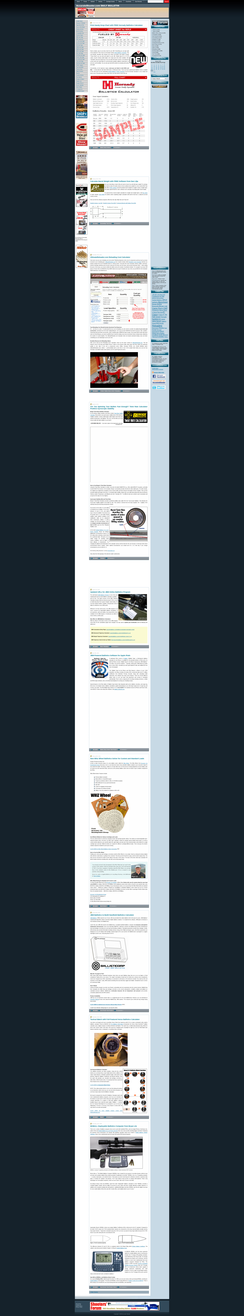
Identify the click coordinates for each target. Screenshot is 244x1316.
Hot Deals (154, 41)
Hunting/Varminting (156, 42)
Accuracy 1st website (111, 882)
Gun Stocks (79, 77)
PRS (157, 323)
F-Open (160, 315)
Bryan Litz (163, 306)
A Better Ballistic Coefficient (138, 1246)
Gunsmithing (103, 223)
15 (164, 66)
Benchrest (163, 302)
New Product (114, 749)
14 (162, 66)
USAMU (161, 337)
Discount (160, 312)
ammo (154, 298)
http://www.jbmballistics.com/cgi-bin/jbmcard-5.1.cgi (123, 639)
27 (160, 69)
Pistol (154, 323)
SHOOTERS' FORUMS (157, 369)
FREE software (113, 187)
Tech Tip (109, 223)
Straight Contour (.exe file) (96, 203)
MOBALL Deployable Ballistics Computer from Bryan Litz (113, 1126)
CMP (165, 308)
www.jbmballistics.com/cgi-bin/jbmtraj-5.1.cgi (120, 633)
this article (145, 192)
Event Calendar (79, 85)
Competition (155, 34)
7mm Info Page (79, 61)
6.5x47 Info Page (80, 57)
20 (160, 67)
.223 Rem (160, 294)
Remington (155, 328)
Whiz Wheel (126, 763)
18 (156, 67)
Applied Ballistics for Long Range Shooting (108, 1130)
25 (156, 69)
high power (156, 317)
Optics (153, 47)
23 (151, 69)
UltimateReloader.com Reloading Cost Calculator (110, 257)
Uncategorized (155, 55)
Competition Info (80, 33)
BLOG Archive (79, 31)
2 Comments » (117, 223)
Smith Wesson (163, 335)
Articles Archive (79, 29)
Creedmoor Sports (157, 310)
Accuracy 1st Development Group (98, 894)
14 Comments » (123, 1287)
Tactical (154, 52)
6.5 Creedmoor (158, 295)
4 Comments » (117, 147)
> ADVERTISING (80, 91)
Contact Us (78, 1304)
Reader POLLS (79, 83)
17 (154, 67)
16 (151, 67)
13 (160, 66)
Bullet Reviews (79, 71)
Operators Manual (94, 999)
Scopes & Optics (80, 79)
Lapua (163, 319)
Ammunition (160, 298)
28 (162, 69)
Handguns (154, 39)
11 (156, 66)
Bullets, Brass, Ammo (105, 147)
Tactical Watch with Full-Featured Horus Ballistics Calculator (115, 1019)
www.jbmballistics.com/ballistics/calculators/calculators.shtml (120, 629)
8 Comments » (126, 391)
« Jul (154, 72)
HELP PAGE (79, 87)
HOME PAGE (79, 21)
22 (164, 67)
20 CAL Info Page (80, 43)
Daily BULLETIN (80, 25)
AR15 (164, 300)
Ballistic (126, 658)
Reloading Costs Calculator (135, 261)
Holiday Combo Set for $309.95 (136, 1280)
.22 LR (154, 294)
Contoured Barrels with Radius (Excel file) (126, 203)
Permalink (95, 147)
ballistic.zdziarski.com (119, 689)
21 (162, 67)
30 (151, 70)
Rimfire (161, 328)
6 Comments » (111, 558)
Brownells (155, 306)
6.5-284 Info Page (80, 59)
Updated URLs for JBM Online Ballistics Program (110, 592)
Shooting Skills (155, 50)
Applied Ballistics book (122, 1248)
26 (158, 69)
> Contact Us (79, 89)
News (101, 646)
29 (164, 69)
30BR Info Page (80, 49)
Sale (165, 328)
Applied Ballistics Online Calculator (116, 71)
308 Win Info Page (80, 63)
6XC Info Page (79, 53)
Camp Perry (157, 308)
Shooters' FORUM (80, 23)
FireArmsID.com (111, 550)
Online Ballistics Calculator (120, 52)
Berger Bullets (97, 876)
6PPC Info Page (80, 51)
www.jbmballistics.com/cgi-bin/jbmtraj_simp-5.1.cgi (120, 636)
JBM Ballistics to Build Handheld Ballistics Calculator (112, 915)
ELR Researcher (156, 280)
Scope (154, 330)
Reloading (117, 391)
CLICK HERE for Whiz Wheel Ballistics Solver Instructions (103, 849)
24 (154, 69)
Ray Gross (154, 274)
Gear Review (103, 1010)
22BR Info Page (80, 47)
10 (154, 66)
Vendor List (78, 81)
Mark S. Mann (155, 285)
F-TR (165, 315)
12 (158, 66)
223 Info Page (79, 45)
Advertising (78, 1303)
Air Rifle (161, 296)
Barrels (78, 73)
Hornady (164, 317)
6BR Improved (79, 39)
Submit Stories (79, 1306)
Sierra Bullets (160, 333)
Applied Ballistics (94, 1280)
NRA (154, 321)
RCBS (162, 323)
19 (158, 67)
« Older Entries (94, 1292)
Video (166, 337)
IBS (160, 319)
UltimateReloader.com (110, 261)
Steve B (154, 271)
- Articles (102, 558)
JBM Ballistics (93, 918)
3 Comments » (113, 906)
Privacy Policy (79, 1307)
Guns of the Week (80, 27)
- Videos (102, 391)
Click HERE (101, 194)
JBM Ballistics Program (103, 595)
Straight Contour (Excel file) (109, 203)
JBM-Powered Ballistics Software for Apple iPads (110, 655)
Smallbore (155, 335)
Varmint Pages (79, 35)
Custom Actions (80, 75)
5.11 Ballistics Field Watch (117, 1024)
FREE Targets (79, 65)
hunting (155, 319)
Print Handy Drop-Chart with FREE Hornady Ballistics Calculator (116, 25)
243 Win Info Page (80, 55)
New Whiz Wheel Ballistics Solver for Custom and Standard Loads (117, 759)
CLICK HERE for (100, 1085)
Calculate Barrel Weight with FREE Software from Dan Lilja (114, 181)
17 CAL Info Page (80, 41)
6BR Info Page (79, 37)
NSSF (158, 321)
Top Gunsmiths (79, 67)
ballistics (155, 302)
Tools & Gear (79, 69)
